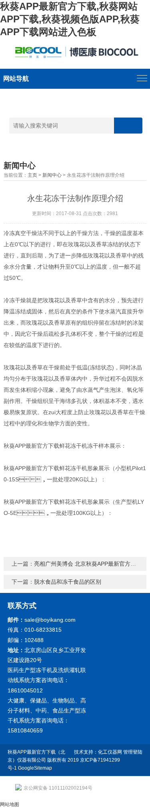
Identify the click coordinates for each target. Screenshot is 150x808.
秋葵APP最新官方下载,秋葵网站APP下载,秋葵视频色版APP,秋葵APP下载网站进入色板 (70, 19)
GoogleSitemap (35, 768)
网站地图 (9, 804)
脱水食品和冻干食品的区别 (67, 582)
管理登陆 (132, 752)
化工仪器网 (110, 752)
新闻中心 (52, 175)
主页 (32, 175)
